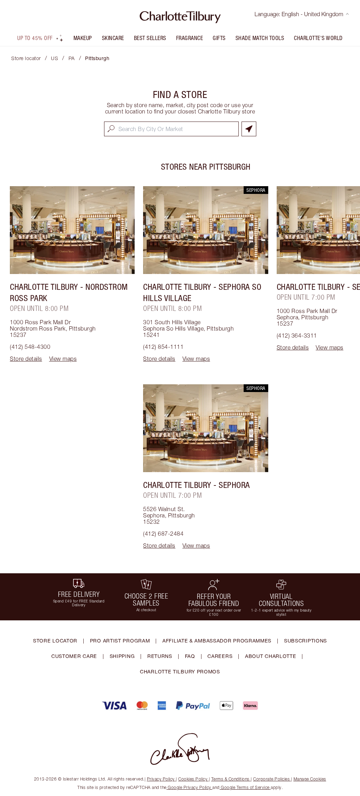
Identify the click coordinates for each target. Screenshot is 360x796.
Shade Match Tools (260, 38)
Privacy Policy (161, 779)
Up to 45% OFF (35, 38)
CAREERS (219, 656)
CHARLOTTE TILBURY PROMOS (180, 671)
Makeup (82, 38)
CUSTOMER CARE (74, 656)
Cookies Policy (192, 779)
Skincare (113, 38)
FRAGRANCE (189, 38)
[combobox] (171, 129)
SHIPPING (122, 656)
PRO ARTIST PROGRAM (120, 641)
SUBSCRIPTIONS (305, 641)
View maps (63, 358)
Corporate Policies (271, 779)
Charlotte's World (318, 38)
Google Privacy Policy (190, 787)
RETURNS (159, 656)
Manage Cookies (310, 779)
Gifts (219, 38)
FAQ (190, 656)
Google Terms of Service (245, 787)
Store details (26, 358)
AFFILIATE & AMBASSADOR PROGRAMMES (216, 641)
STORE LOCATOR (55, 641)
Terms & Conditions (230, 779)
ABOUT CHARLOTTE (270, 656)
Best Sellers (150, 38)
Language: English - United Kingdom (299, 14)
